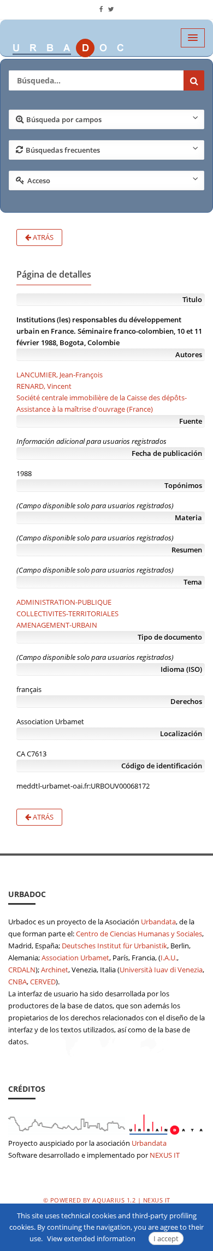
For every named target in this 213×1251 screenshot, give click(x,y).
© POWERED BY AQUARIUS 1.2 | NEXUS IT (106, 1200)
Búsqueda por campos (64, 119)
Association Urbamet (75, 958)
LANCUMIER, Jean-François (59, 375)
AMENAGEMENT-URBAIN (56, 625)
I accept (166, 1238)
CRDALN (22, 970)
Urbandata (158, 922)
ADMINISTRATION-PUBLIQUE (63, 602)
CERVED (43, 982)
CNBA (17, 982)
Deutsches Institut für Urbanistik (114, 946)
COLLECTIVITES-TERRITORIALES (67, 613)
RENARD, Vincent (44, 386)
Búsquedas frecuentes (63, 150)
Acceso (38, 180)
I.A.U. (169, 958)
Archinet (54, 970)
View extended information (91, 1238)
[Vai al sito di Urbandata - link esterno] (106, 1123)
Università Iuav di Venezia (161, 970)
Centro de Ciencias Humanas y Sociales (139, 934)
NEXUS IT (165, 1155)
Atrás (42, 237)
